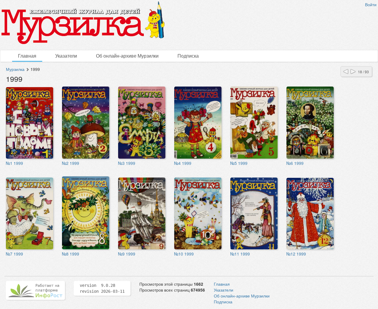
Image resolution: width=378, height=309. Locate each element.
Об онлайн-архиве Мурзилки (127, 55)
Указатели (66, 55)
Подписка (188, 55)
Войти (371, 4)
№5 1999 (238, 163)
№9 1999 (126, 254)
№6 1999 (295, 163)
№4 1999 (182, 163)
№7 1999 (14, 254)
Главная (27, 55)
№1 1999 (14, 163)
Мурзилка (15, 69)
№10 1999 (184, 254)
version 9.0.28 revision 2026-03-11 (102, 288)
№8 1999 (70, 254)
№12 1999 (296, 254)
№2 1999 (70, 163)
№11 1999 (240, 254)
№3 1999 (126, 163)
